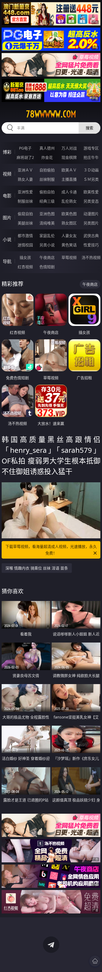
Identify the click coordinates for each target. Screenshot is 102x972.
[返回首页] (94, 961)
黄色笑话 (69, 244)
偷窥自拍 (25, 213)
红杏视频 (25, 266)
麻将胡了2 (25, 157)
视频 (7, 174)
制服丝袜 (25, 201)
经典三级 (47, 201)
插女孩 (25, 257)
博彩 (7, 152)
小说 (7, 240)
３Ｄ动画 (91, 170)
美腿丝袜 (25, 223)
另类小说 (47, 244)
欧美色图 (69, 213)
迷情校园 (25, 244)
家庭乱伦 (47, 235)
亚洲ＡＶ (25, 170)
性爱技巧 (91, 244)
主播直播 (69, 179)
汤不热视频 (91, 257)
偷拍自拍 (47, 191)
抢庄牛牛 (91, 157)
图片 (7, 218)
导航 (7, 261)
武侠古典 (91, 235)
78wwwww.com (51, 114)
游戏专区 (91, 148)
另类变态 (91, 201)
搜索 (89, 127)
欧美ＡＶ (69, 170)
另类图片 (91, 223)
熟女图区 (69, 223)
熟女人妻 (25, 179)
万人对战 (69, 148)
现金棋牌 (69, 157)
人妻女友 (69, 235)
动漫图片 (91, 213)
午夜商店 (47, 257)
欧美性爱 (91, 191)
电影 (7, 196)
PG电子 (25, 148)
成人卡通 (69, 191)
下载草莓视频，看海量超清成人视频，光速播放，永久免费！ (51, 550)
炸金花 (47, 157)
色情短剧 (47, 266)
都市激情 (25, 235)
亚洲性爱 (25, 191)
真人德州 (47, 148)
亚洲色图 (47, 213)
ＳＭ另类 (91, 179)
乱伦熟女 (69, 201)
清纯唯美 (47, 223)
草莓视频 (69, 257)
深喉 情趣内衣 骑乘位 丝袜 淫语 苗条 (36, 568)
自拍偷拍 (47, 170)
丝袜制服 (47, 179)
